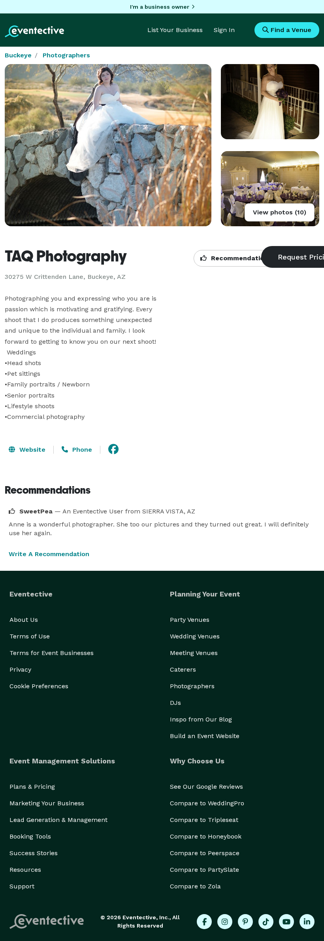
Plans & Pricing (32, 786)
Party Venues (189, 619)
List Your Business (175, 30)
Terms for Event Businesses (51, 653)
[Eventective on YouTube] (286, 921)
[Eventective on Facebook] (204, 921)
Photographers (66, 55)
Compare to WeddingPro (207, 803)
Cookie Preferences (38, 686)
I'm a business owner (159, 7)
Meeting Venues (194, 653)
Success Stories (33, 853)
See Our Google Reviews (206, 786)
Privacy (20, 669)
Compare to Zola (195, 886)
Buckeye (18, 55)
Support (21, 886)
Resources (25, 869)
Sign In (224, 30)
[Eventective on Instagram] (224, 921)
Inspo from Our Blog (201, 719)
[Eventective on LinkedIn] (307, 921)
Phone (81, 449)
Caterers (183, 669)
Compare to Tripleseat (204, 820)
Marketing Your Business (46, 803)
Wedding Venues (195, 636)
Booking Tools (30, 836)
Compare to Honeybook (205, 836)
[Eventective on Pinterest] (245, 921)
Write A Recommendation (49, 554)
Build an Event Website (204, 736)
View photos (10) (279, 212)
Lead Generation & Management (58, 820)
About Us (23, 619)
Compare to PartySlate (204, 869)
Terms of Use (29, 636)
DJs (175, 702)
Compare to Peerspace (204, 853)
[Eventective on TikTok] (265, 921)
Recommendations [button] (240, 258)
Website (31, 449)
